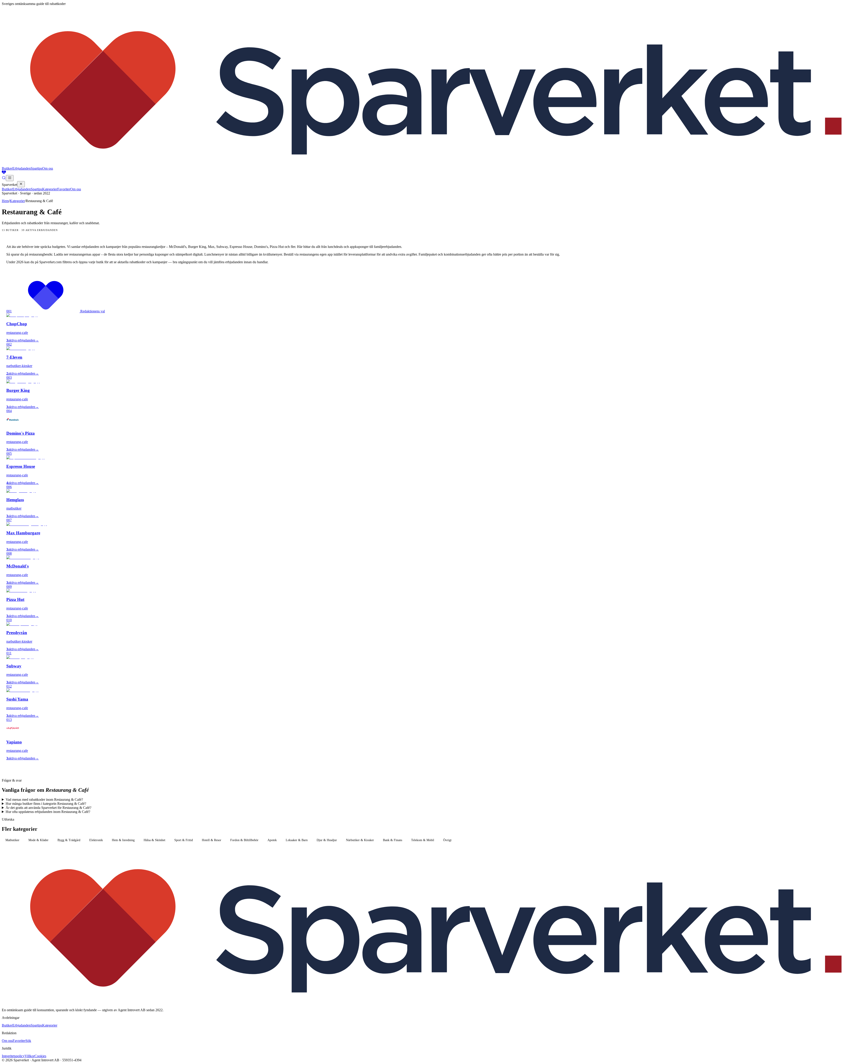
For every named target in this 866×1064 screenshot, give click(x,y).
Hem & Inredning (123, 840)
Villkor (30, 1056)
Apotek (272, 840)
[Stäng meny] (21, 184)
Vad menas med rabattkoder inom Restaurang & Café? (44, 799)
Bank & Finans (392, 840)
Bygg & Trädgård (69, 840)
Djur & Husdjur (327, 840)
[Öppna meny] (10, 178)
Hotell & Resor (211, 840)
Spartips (36, 168)
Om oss (47, 168)
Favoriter (63, 189)
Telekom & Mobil (422, 840)
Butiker (7, 168)
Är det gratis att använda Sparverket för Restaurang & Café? (48, 808)
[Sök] (4, 178)
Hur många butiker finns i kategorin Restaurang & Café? (46, 804)
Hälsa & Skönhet (154, 840)
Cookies (40, 1056)
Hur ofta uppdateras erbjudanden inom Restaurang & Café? (48, 812)
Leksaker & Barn (297, 840)
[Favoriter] (433, 173)
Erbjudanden (21, 168)
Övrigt (447, 840)
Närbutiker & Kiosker (360, 840)
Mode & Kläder (38, 840)
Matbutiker (12, 840)
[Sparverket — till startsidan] (433, 164)
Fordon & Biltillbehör (244, 840)
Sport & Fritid (183, 840)
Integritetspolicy (13, 1056)
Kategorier (49, 189)
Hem (5, 201)
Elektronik (96, 840)
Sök (28, 1041)
